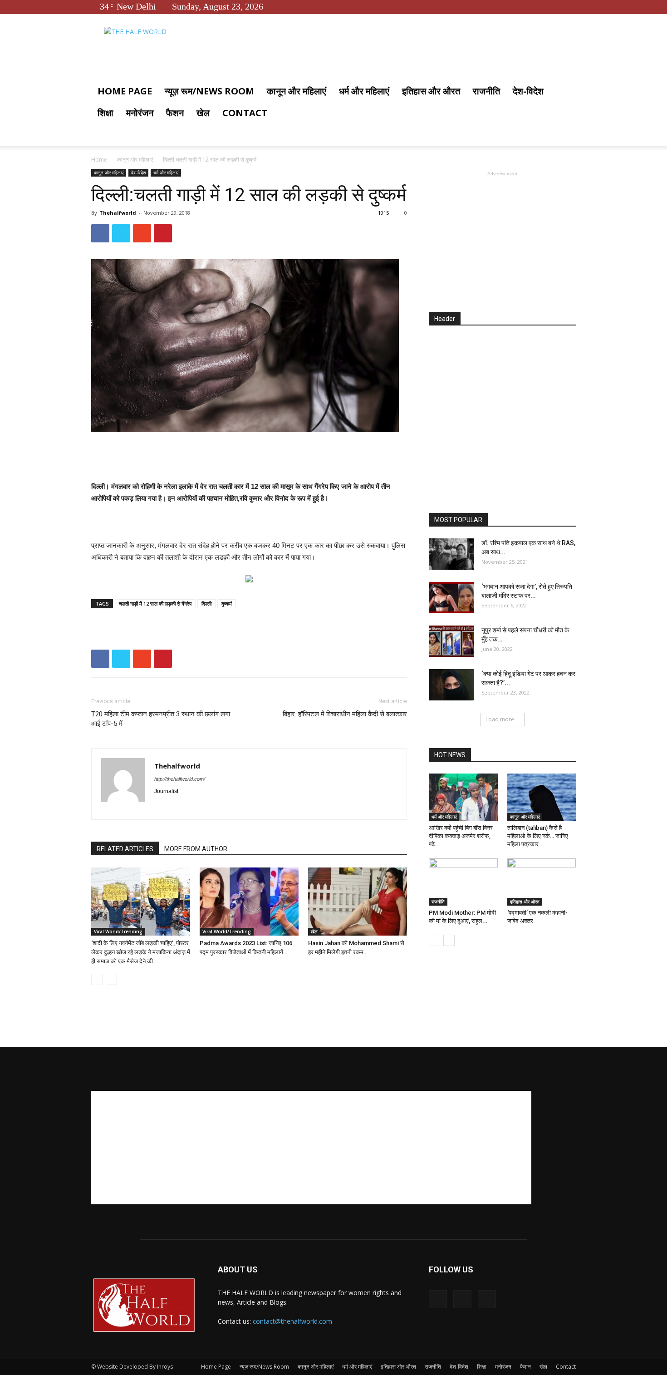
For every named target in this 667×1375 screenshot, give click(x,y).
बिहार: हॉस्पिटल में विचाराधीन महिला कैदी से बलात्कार (345, 714)
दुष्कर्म (226, 603)
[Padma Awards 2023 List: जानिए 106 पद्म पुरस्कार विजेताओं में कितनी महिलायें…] (249, 901)
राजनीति (486, 91)
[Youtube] (569, 6)
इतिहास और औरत (431, 91)
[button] (565, 92)
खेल (203, 113)
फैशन (175, 113)
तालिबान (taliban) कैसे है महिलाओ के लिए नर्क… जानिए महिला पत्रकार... (537, 836)
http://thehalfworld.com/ (179, 779)
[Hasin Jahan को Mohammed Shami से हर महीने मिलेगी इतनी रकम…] (357, 901)
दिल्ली (206, 603)
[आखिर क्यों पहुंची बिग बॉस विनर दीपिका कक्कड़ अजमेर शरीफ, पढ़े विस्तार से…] (463, 797)
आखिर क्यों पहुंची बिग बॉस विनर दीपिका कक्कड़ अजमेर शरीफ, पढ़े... (461, 836)
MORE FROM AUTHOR (195, 849)
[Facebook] (539, 6)
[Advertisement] (249, 457)
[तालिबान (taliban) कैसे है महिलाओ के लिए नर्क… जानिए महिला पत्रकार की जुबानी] (541, 797)
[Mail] (194, 806)
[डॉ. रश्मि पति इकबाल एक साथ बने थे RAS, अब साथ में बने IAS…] (451, 554)
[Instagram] (178, 806)
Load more (500, 719)
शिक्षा (105, 113)
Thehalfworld (117, 212)
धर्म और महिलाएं (364, 91)
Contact (244, 113)
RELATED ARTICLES (125, 849)
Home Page (125, 91)
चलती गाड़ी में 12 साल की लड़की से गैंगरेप (155, 603)
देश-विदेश (528, 91)
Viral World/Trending (118, 931)
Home (99, 159)
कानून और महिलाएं (296, 91)
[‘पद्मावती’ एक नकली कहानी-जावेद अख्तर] (541, 882)
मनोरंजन (139, 113)
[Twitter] (554, 6)
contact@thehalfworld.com (292, 1321)
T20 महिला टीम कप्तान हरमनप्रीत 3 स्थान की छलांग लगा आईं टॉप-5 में (160, 719)
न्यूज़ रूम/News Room (209, 91)
